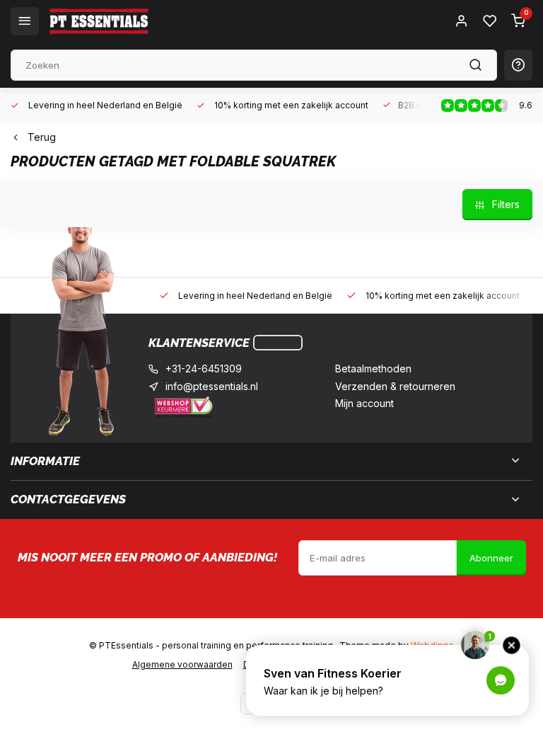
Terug (42, 137)
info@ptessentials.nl (211, 386)
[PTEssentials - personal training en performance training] (98, 21)
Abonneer (491, 558)
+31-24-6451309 (203, 368)
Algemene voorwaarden (182, 664)
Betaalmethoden (373, 368)
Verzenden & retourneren (395, 386)
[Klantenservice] (278, 342)
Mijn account (364, 403)
